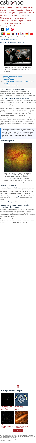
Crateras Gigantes (8, 78)
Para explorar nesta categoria (11, 85)
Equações (20, 10)
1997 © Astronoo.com (5, 435)
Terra (6, 23)
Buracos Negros (6, 7)
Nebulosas (4, 21)
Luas (14, 15)
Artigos (13, 37)
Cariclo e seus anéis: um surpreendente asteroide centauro (7, 426)
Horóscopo (4, 26)
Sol (1, 23)
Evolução (11, 13)
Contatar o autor (4, 439)
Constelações (28, 7)
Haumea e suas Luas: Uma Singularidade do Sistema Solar (6, 408)
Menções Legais (13, 439)
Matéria (25, 15)
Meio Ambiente (6, 18)
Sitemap (9, 440)
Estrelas (3, 13)
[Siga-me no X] (2, 29)
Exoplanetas (21, 13)
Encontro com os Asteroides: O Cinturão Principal (20, 408)
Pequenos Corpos (16, 21)
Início (1, 37)
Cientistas (17, 7)
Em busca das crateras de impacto (12, 76)
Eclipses (11, 10)
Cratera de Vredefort (8, 79)
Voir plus (18, 430)
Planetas (28, 21)
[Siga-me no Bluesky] (7, 29)
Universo (13, 23)
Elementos (29, 10)
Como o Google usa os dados (26, 439)
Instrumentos (5, 15)
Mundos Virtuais (20, 18)
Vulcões (22, 23)
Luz (19, 15)
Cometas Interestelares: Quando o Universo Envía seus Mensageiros (21, 426)
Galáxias (31, 13)
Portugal (7, 37)
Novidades (14, 26)
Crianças (3, 10)
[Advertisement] (18, 303)
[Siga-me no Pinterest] (12, 29)
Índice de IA (3, 440)
